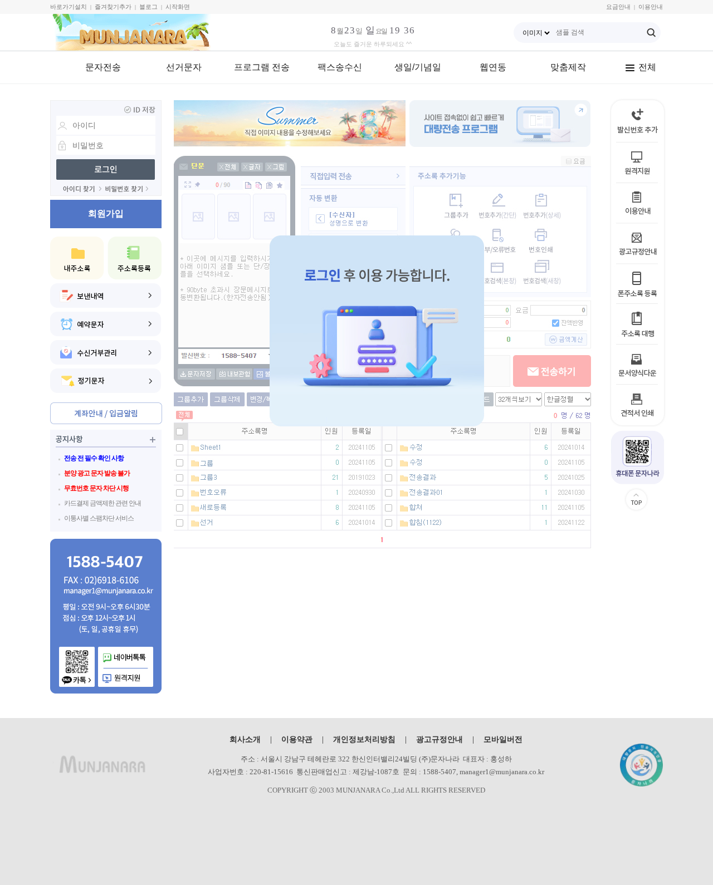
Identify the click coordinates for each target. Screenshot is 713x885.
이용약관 (296, 739)
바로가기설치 (68, 6)
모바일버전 (503, 739)
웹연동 (493, 67)
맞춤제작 (568, 67)
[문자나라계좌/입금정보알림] (106, 413)
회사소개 (245, 739)
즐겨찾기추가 (113, 6)
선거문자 (184, 67)
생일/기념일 (417, 67)
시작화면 (177, 6)
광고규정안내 (439, 739)
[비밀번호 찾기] (127, 189)
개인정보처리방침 (364, 739)
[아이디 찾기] (82, 189)
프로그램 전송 (262, 67)
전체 (647, 67)
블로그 (148, 6)
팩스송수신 (340, 67)
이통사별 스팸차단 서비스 (99, 518)
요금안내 (618, 6)
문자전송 (103, 67)
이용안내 (650, 6)
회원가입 (106, 213)
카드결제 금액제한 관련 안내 (102, 503)
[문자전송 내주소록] (77, 258)
